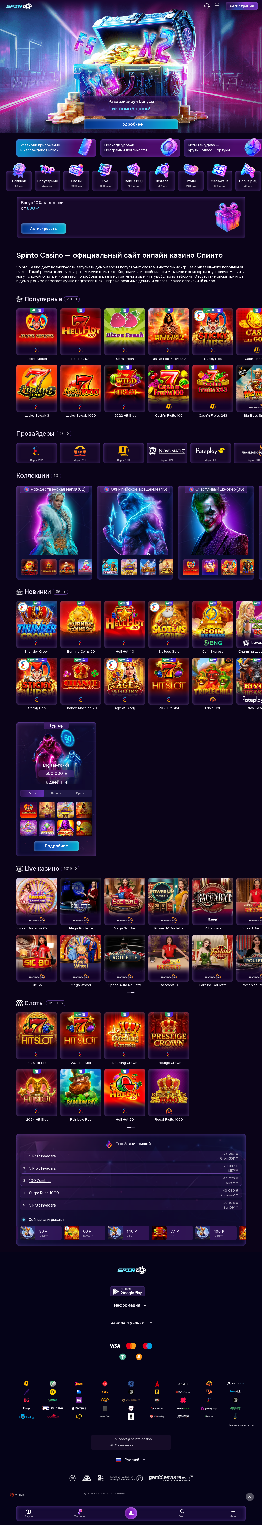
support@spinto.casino (133, 1439)
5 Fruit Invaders (42, 1156)
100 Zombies (40, 1180)
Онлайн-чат (125, 1445)
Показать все (239, 1425)
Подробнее (56, 846)
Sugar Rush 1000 (44, 1193)
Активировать (43, 228)
